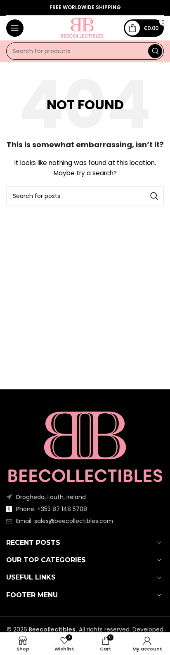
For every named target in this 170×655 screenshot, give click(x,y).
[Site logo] (82, 28)
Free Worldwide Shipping (85, 8)
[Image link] (85, 447)
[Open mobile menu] (15, 28)
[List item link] (85, 509)
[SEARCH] (155, 51)
